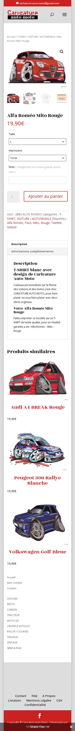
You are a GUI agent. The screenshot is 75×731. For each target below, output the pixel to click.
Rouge (45, 223)
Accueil (11, 36)
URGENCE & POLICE (18, 626)
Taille (12, 134)
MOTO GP (13, 620)
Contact (11, 588)
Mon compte (14, 583)
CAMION (12, 609)
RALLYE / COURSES (17, 631)
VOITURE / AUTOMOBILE (41, 36)
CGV (59, 700)
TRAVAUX (12, 637)
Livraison (14, 700)
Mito (36, 223)
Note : (34, 169)
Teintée (56, 223)
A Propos (48, 696)
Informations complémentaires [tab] (32, 251)
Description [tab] (19, 244)
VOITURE (12, 598)
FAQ (34, 696)
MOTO (11, 604)
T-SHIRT (21, 36)
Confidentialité (35, 705)
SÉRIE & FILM (14, 648)
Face (28, 223)
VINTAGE (12, 642)
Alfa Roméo (15, 223)
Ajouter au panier (45, 196)
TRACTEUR (13, 615)
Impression (15, 150)
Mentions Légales (38, 700)
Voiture (12, 227)
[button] (61, 51)
